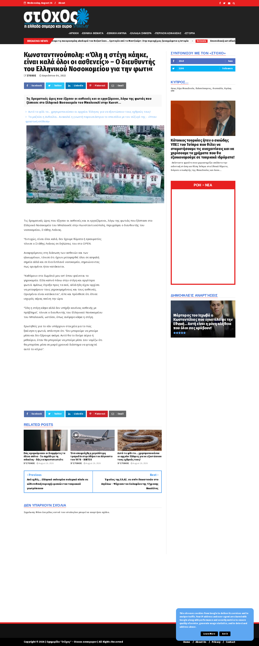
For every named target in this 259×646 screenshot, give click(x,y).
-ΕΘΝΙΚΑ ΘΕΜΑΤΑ (92, 33)
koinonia (158, 41)
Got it (225, 634)
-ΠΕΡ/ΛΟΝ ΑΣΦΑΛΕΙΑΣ (167, 33)
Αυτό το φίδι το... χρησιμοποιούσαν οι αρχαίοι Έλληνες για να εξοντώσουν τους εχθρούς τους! (89, 111)
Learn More (209, 634)
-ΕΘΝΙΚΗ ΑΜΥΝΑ (116, 33)
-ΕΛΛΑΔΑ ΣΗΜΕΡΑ (140, 33)
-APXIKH (73, 33)
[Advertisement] (132, 290)
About (61, 3)
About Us (201, 642)
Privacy (216, 642)
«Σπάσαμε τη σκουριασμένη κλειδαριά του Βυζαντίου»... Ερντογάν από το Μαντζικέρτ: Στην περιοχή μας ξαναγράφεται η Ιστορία (73, 41)
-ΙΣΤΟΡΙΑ (189, 33)
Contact (230, 642)
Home (186, 642)
